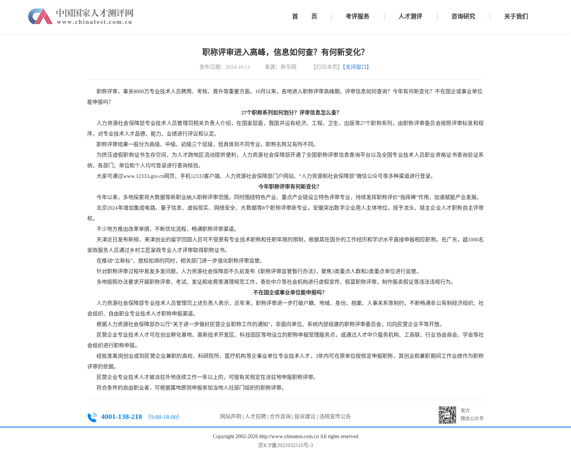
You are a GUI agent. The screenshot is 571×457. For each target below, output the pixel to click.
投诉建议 (305, 416)
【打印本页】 (327, 67)
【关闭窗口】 (357, 67)
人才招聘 (255, 416)
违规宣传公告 (335, 416)
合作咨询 (280, 416)
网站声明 (230, 416)
